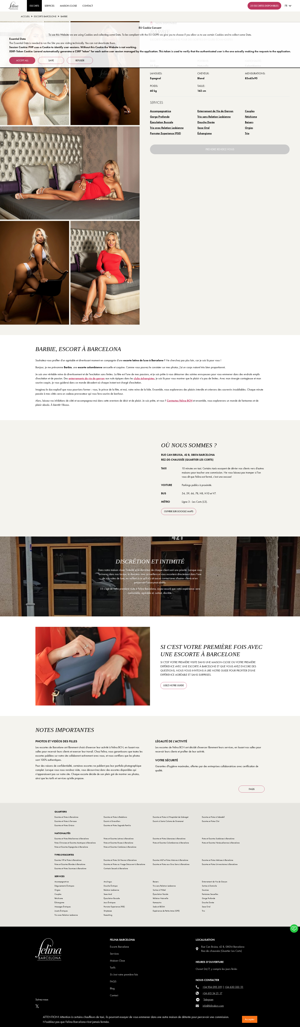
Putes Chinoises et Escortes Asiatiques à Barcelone (75, 842)
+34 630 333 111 (234, 987)
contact (87, 5)
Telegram (208, 999)
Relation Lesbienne (111, 890)
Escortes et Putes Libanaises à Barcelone (169, 838)
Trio (247, 133)
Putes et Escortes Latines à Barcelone (119, 838)
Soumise (205, 890)
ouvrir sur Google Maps (178, 511)
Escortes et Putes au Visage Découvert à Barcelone (124, 864)
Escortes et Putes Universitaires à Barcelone (220, 864)
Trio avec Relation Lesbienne (167, 128)
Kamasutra (157, 902)
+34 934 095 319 (212, 987)
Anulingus (108, 881)
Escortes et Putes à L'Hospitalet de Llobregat (170, 817)
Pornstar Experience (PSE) (165, 133)
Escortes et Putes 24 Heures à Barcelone (120, 860)
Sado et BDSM (159, 906)
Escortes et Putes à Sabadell (213, 817)
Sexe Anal (108, 894)
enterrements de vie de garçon (87, 378)
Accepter (250, 1019)
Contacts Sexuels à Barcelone (116, 868)
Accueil (25, 16)
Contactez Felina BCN (179, 400)
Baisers (249, 122)
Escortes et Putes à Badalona (115, 817)
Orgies (249, 128)
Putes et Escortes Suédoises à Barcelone (218, 838)
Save (51, 60)
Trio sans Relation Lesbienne (214, 116)
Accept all (22, 60)
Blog (112, 988)
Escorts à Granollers (112, 821)
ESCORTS (34, 5)
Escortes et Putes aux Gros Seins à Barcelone (171, 864)
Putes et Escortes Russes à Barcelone (118, 842)
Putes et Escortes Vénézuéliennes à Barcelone (221, 842)
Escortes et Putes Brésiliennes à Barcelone (72, 838)
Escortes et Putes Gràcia (64, 825)
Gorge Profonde (159, 116)
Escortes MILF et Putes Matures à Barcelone (170, 860)
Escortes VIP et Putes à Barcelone (68, 860)
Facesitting (108, 915)
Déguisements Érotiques (64, 885)
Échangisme (204, 133)
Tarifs (112, 967)
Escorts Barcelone (119, 946)
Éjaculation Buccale (161, 122)
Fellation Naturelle (160, 898)
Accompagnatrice (160, 111)
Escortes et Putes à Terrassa (66, 821)
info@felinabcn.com (213, 1006)
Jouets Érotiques (61, 910)
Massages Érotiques (63, 906)
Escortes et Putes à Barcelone (66, 817)
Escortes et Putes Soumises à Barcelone (70, 868)
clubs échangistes (144, 378)
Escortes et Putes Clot (210, 821)
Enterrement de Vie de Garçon (215, 111)
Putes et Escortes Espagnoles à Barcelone (71, 846)
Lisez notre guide (173, 685)
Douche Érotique (111, 885)
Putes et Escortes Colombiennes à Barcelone (171, 842)
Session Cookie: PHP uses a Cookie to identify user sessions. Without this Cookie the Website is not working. (73, 47)
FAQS (252, 789)
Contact (114, 995)
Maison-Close (68, 5)
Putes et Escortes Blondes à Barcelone (70, 864)
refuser (80, 60)
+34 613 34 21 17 (212, 993)
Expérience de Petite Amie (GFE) (166, 910)
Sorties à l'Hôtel (159, 890)
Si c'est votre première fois (124, 974)
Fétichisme (251, 116)
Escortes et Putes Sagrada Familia (117, 825)
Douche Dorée (206, 122)
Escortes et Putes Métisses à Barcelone (217, 860)
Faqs (113, 981)
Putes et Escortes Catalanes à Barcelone (120, 846)
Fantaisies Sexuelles (210, 894)
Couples (250, 111)
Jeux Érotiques (109, 902)
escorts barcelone (45, 16)
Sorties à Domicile (209, 885)
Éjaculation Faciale (160, 894)
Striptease (108, 910)
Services (49, 5)
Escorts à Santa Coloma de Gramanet (168, 821)
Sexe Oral (203, 128)
